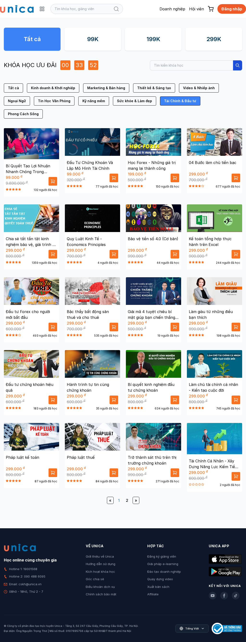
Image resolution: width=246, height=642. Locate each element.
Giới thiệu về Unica (100, 556)
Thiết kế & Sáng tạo (154, 88)
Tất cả (32, 39)
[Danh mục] (42, 8)
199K (153, 39)
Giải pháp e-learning (162, 564)
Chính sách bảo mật (101, 594)
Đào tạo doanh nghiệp (164, 571)
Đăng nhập (231, 8)
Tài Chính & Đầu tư (180, 101)
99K (92, 39)
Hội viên (196, 8)
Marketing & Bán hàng (106, 88)
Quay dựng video (160, 579)
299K (213, 39)
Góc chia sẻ (95, 579)
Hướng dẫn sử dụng (100, 564)
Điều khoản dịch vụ (100, 587)
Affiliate (153, 594)
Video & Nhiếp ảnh (199, 88)
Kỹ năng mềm (93, 101)
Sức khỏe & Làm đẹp (134, 101)
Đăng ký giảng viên (161, 556)
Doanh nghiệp (172, 8)
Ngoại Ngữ (17, 101)
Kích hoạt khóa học (100, 571)
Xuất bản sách (158, 587)
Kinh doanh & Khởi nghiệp (53, 88)
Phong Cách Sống (23, 114)
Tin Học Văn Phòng (54, 101)
